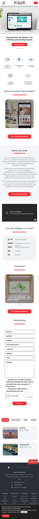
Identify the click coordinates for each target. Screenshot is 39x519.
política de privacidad (13, 382)
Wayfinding (24, 500)
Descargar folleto (19, 44)
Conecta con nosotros (19, 194)
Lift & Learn (13, 300)
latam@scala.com (19, 482)
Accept (6, 516)
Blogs (25, 420)
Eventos (5, 420)
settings (24, 512)
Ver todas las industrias (19, 136)
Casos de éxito (16, 420)
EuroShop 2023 (24, 444)
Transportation (14, 125)
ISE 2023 (22, 427)
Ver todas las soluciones (19, 311)
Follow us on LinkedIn (20, 487)
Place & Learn (24, 498)
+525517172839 (18, 485)
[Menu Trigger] (3, 2)
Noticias (33, 420)
